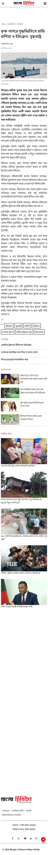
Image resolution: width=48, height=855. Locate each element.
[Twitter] (19, 838)
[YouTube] (25, 838)
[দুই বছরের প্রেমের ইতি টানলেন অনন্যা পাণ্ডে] (24, 407)
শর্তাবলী (28, 811)
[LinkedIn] (31, 838)
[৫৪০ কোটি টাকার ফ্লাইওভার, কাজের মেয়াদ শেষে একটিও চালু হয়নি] (24, 526)
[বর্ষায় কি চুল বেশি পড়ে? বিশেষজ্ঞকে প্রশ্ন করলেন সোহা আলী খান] (24, 380)
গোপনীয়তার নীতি (18, 811)
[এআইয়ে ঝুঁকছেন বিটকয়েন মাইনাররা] (24, 346)
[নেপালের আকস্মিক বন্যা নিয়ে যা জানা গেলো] (24, 354)
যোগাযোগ (5, 811)
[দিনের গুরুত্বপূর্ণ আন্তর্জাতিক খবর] (24, 361)
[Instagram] (36, 838)
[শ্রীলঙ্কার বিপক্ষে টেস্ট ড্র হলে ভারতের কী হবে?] (24, 420)
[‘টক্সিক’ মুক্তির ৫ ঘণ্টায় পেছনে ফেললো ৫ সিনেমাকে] (24, 561)
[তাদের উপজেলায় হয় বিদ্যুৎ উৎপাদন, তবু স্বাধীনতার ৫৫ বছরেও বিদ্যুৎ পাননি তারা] (24, 489)
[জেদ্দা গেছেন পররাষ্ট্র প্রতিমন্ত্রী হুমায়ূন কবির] (24, 594)
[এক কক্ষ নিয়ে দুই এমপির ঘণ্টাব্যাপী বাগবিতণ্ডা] (24, 454)
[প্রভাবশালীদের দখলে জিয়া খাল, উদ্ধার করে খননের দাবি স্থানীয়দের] (24, 394)
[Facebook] (12, 838)
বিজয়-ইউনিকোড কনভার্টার (11, 815)
